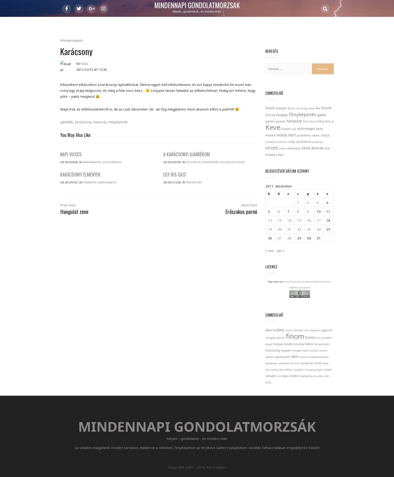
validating (307, 376)
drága (304, 108)
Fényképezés (210, 162)
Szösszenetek (112, 162)
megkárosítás (300, 350)
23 (309, 229)
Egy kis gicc (174, 174)
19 (270, 229)
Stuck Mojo (286, 369)
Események (90, 182)
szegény (298, 369)
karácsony (83, 122)
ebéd (312, 108)
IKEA (327, 121)
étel (280, 155)
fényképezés (302, 114)
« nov (269, 250)
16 (309, 220)
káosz (309, 344)
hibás (312, 121)
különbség (272, 350)
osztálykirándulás (318, 357)
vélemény (293, 148)
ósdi (326, 376)
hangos (278, 344)
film (318, 108)
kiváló (289, 344)
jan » (280, 250)
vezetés (318, 376)
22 (299, 229)
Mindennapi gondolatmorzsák (197, 5)
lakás (319, 129)
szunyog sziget (313, 369)
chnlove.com (301, 330)
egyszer (327, 330)
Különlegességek (232, 162)
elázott (281, 337)
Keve (272, 127)
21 (289, 229)
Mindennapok (71, 40)
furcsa (270, 115)
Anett (270, 108)
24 (319, 229)
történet (305, 142)
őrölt (268, 382)
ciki (298, 108)
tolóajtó (270, 376)
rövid (317, 363)
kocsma (299, 344)
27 (280, 238)
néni (294, 356)
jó (332, 121)
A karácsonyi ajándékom (186, 154)
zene (305, 148)
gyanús (280, 121)
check (289, 330)
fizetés (310, 337)
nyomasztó (282, 357)
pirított (295, 363)
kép (294, 129)
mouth (323, 350)
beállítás (278, 330)
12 (270, 220)
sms (267, 369)
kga (84, 64)
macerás (99, 122)
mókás (281, 135)
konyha (286, 129)
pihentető (284, 363)
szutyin (327, 369)
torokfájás (283, 376)
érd (327, 148)
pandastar (271, 363)
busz (291, 108)
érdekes (271, 155)
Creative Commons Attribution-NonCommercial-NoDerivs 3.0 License (307, 284)
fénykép (282, 115)
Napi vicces (70, 154)
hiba (305, 121)
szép (291, 142)
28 (289, 238)
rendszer (307, 363)
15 (299, 220)
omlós (303, 357)
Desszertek (193, 162)
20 (280, 229)
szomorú (281, 142)
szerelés (270, 142)
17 (319, 220)
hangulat (294, 120)
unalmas (317, 142)
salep (325, 363)
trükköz (295, 376)
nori (292, 135)
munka (270, 135)
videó (282, 148)
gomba (270, 121)
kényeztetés (322, 344)
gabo (321, 114)
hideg (320, 121)
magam (286, 350)
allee (268, 330)
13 (280, 220)
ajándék (66, 122)
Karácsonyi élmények (80, 174)
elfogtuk (270, 337)
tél (297, 142)
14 (289, 220)
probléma (303, 135)
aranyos (281, 108)
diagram (315, 330)
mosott (313, 350)
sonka (274, 369)
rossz (325, 135)
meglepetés (118, 122)
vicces (271, 148)
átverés (317, 148)
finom (326, 107)
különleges (306, 128)
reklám (315, 135)
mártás (269, 357)
